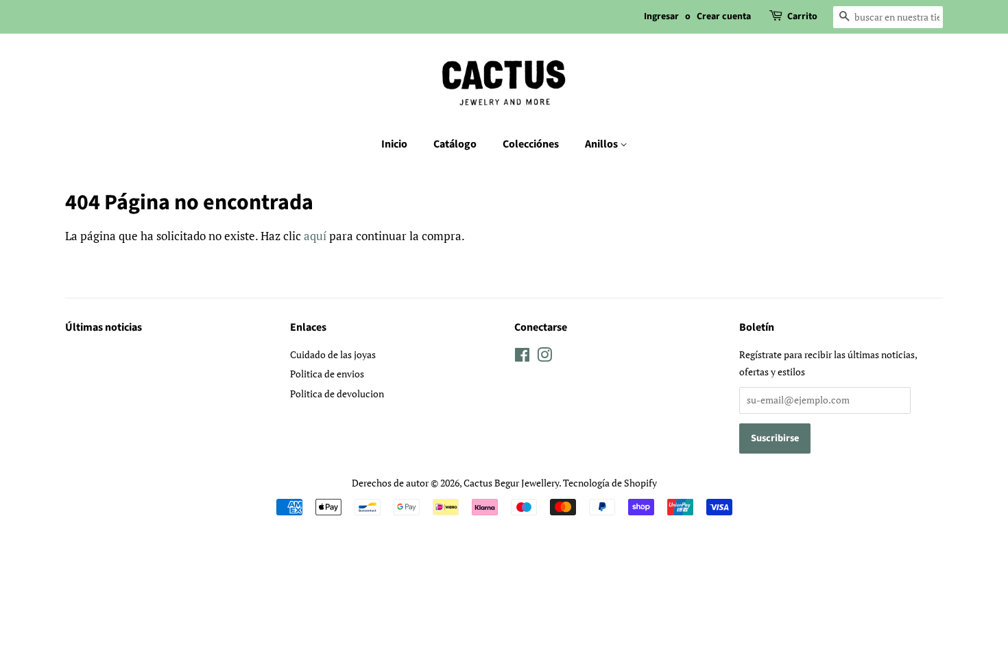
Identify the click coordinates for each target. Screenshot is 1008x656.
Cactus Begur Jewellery (511, 482)
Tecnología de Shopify (610, 482)
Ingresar (661, 16)
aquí (315, 236)
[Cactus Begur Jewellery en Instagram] (544, 357)
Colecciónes (531, 144)
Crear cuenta (724, 16)
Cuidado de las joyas (333, 354)
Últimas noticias (103, 327)
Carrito (802, 16)
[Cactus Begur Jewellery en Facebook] (522, 357)
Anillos (602, 144)
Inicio (394, 144)
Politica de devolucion (337, 393)
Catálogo (455, 144)
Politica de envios (327, 373)
